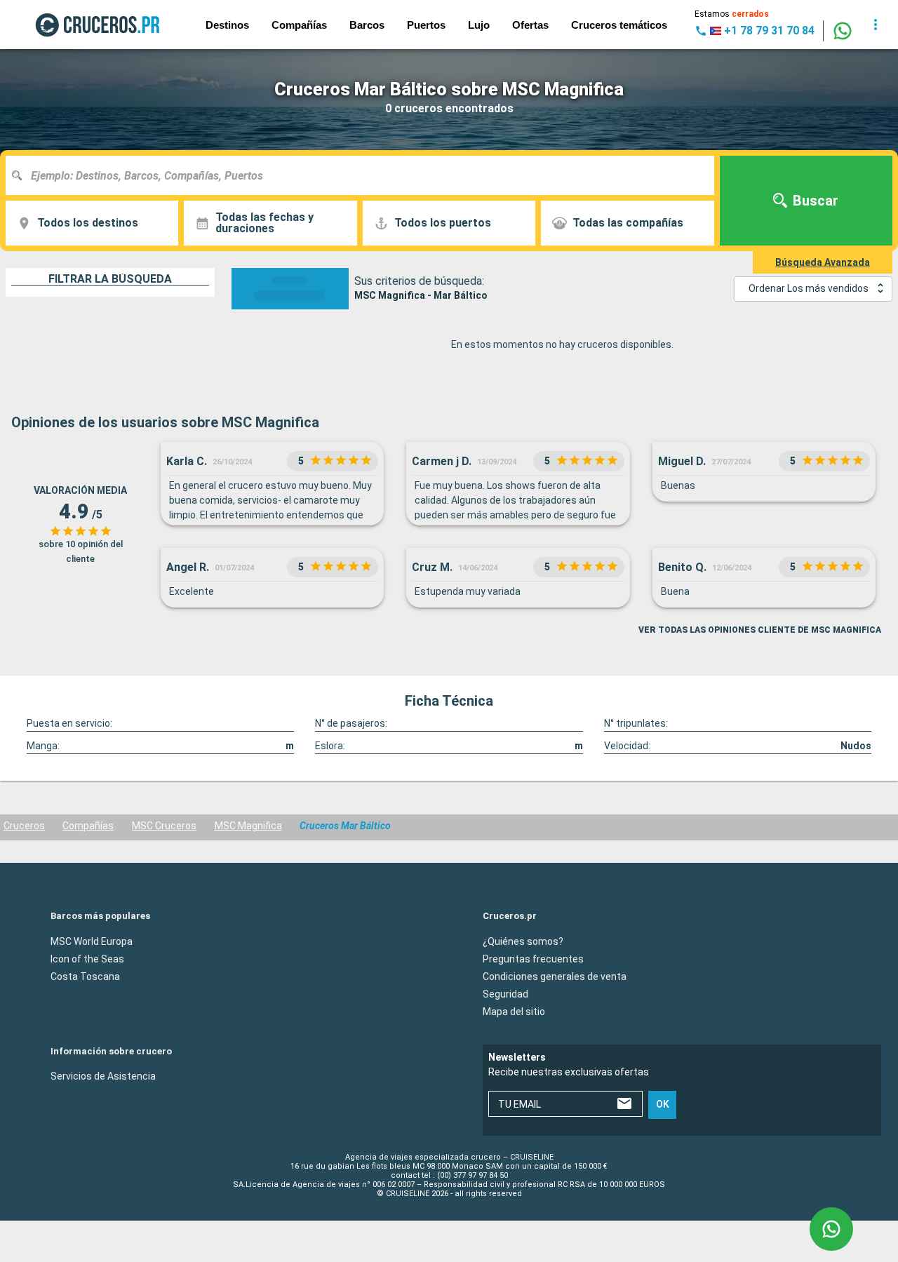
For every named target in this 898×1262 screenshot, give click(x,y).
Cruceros (24, 825)
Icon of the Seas (87, 958)
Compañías (88, 825)
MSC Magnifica (248, 825)
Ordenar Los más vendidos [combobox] (809, 288)
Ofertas (530, 25)
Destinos (227, 25)
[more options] (875, 24)
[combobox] (365, 175)
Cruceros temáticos (619, 25)
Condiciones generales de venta (554, 975)
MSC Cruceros (164, 825)
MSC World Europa (92, 940)
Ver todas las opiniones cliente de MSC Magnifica (759, 630)
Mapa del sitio (514, 1010)
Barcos (366, 25)
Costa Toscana (85, 975)
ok (662, 1104)
